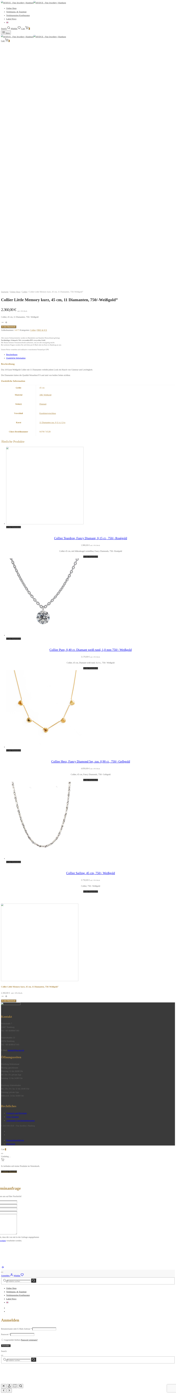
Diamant (42, 404)
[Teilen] (9, 1386)
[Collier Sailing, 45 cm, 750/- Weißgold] (44, 858)
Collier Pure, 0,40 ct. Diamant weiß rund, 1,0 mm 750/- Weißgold (90, 649)
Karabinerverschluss (47, 413)
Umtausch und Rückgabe (16, 1113)
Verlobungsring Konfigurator (18, 15)
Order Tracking (12, 1117)
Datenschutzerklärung (15, 1140)
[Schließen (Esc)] (3, 1386)
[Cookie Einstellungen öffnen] (20, 1382)
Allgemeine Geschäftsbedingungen (20, 1120)
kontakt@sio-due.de (16, 1050)
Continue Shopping (9, 1172)
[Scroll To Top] (2, 1268)
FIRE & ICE (42, 330)
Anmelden (6, 1346)
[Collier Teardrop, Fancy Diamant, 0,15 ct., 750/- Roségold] (44, 524)
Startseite (4, 292)
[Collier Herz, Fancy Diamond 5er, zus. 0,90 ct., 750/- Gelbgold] (44, 747)
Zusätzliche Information (16, 358)
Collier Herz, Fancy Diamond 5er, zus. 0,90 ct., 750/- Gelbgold (90, 761)
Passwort (5, 1334)
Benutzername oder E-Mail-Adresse (16, 1329)
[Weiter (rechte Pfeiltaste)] (9, 1390)
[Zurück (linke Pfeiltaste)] (3, 1390)
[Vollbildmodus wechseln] (15, 1386)
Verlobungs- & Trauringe (16, 12)
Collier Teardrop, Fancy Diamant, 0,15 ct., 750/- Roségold (90, 538)
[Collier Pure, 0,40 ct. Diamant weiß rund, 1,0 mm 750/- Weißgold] (44, 635)
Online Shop (11, 8)
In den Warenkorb (8, 327)
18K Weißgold (45, 395)
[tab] (90, 354)
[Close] (2, 1153)
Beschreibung (11, 354)
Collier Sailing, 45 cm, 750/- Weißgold (90, 873)
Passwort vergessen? (29, 1340)
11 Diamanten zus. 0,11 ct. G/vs (52, 422)
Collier (24, 292)
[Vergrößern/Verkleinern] (20, 1386)
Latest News (11, 19)
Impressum (10, 1144)
